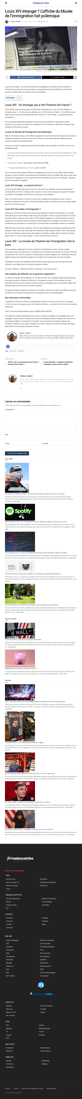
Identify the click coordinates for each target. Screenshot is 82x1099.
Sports (42, 1012)
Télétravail (10, 1067)
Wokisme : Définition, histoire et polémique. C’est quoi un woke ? (35, 269)
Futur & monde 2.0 (12, 882)
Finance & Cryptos (14, 895)
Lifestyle (10, 1002)
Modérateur (44, 963)
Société (9, 914)
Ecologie (45, 918)
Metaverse (44, 886)
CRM (7, 953)
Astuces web (10, 879)
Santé (44, 924)
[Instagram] (8, 346)
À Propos (7, 1088)
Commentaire (10, 409)
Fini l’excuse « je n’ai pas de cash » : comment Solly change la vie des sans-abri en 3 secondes (35, 494)
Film (7, 1025)
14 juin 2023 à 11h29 (30, 21)
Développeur (10, 956)
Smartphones (45, 1048)
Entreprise (43, 879)
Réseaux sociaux (43, 21)
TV (7, 1032)
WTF (7, 1038)
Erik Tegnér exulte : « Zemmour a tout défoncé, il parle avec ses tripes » (28, 802)
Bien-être (9, 1009)
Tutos (8, 889)
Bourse (8, 902)
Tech (8, 875)
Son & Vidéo (10, 976)
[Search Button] (76, 3)
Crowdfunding (47, 902)
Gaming (41, 1025)
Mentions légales (51, 1088)
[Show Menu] (6, 3)
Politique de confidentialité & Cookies (32, 1088)
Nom (6, 434)
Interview (9, 921)
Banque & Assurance (49, 899)
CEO (7, 943)
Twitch (41, 1032)
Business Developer (47, 940)
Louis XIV (13, 351)
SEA (7, 969)
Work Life (10, 1057)
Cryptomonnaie (11, 905)
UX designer (44, 976)
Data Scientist (45, 953)
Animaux (9, 1006)
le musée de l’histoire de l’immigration (28, 124)
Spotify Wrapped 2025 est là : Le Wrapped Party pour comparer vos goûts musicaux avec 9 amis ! (36, 521)
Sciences (9, 928)
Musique (9, 1028)
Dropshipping (44, 956)
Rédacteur (9, 966)
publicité (21, 351)
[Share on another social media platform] (75, 77)
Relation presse (45, 966)
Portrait (9, 924)
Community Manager (47, 947)
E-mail (7, 443)
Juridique (44, 1064)
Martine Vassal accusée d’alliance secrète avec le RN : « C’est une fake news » (30, 773)
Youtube (42, 1035)
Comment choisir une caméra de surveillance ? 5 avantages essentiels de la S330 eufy (32, 574)
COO (41, 950)
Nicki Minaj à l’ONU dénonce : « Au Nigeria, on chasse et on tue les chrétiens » (29, 829)
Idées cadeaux (45, 1051)
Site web (45, 443)
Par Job (8, 936)
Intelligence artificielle (48, 882)
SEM (41, 969)
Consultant (10, 950)
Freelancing (45, 1061)
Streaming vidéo (44, 1028)
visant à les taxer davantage (22, 231)
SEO (7, 973)
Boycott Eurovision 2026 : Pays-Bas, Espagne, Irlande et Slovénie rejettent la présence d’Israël (35, 701)
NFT (7, 908)
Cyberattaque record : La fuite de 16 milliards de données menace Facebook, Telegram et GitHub (36, 553)
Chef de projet (45, 943)
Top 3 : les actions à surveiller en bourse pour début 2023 (23, 639)
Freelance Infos (41, 3)
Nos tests (10, 1044)
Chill (8, 1022)
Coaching (9, 947)
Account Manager (12, 940)
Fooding (43, 1009)
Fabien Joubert (16, 21)
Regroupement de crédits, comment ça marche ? (21, 668)
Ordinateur (9, 1048)
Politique (45, 921)
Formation (9, 960)
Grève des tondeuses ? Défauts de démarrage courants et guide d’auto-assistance (31, 605)
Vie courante (10, 1015)
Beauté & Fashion (46, 1006)
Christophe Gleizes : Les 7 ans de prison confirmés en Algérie (24, 742)
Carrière (8, 1061)
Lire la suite (16, 501)
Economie (9, 918)
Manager (9, 963)
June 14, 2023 (40, 168)
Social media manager (47, 973)
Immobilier (45, 905)
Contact (16, 1088)
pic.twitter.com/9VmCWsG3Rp (36, 163)
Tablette (9, 1051)
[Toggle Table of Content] (18, 98)
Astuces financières (13, 899)
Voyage (8, 1035)
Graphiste (43, 960)
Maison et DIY (11, 1012)
